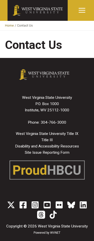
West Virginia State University (63, 226)
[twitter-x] (11, 205)
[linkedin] (83, 205)
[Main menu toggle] (82, 10)
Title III (47, 140)
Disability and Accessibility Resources (47, 146)
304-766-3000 (53, 122)
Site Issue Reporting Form (47, 152)
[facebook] (23, 205)
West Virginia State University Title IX (47, 133)
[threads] (41, 215)
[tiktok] (53, 215)
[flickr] (59, 205)
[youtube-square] (47, 205)
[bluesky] (71, 205)
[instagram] (35, 205)
